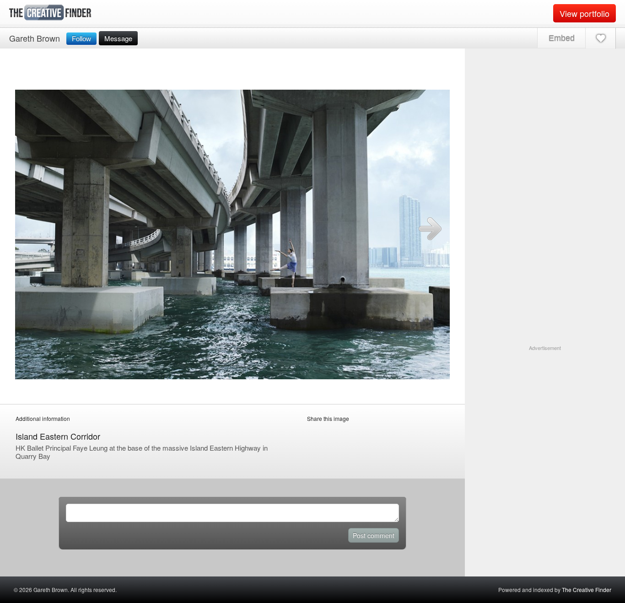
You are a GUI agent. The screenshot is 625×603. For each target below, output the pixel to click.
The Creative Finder (586, 589)
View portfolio (584, 13)
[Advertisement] (545, 409)
